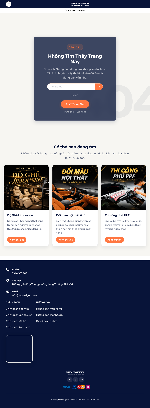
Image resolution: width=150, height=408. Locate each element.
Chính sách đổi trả (16, 321)
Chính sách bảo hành (18, 327)
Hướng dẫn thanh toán (49, 315)
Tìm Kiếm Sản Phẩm (76, 10)
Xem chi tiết (17, 239)
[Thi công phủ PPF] (123, 187)
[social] (70, 379)
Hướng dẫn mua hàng (49, 308)
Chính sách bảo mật (17, 308)
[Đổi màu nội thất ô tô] (74, 187)
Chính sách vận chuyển (19, 315)
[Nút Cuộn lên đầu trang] (145, 395)
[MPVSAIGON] (80, 4)
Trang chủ (69, 112)
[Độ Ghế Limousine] (26, 187)
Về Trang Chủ (76, 104)
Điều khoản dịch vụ (47, 321)
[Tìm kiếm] (99, 87)
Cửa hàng (81, 112)
